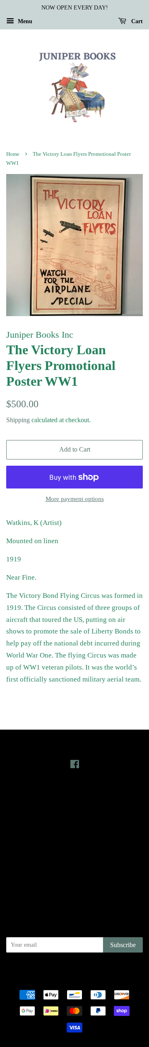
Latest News (75, 794)
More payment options (75, 499)
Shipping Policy (75, 887)
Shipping (18, 419)
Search (74, 840)
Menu (24, 21)
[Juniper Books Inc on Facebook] (74, 765)
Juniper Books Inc (82, 970)
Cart (136, 21)
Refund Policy (74, 864)
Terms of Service (75, 875)
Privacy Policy (75, 852)
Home (12, 154)
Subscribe (123, 944)
